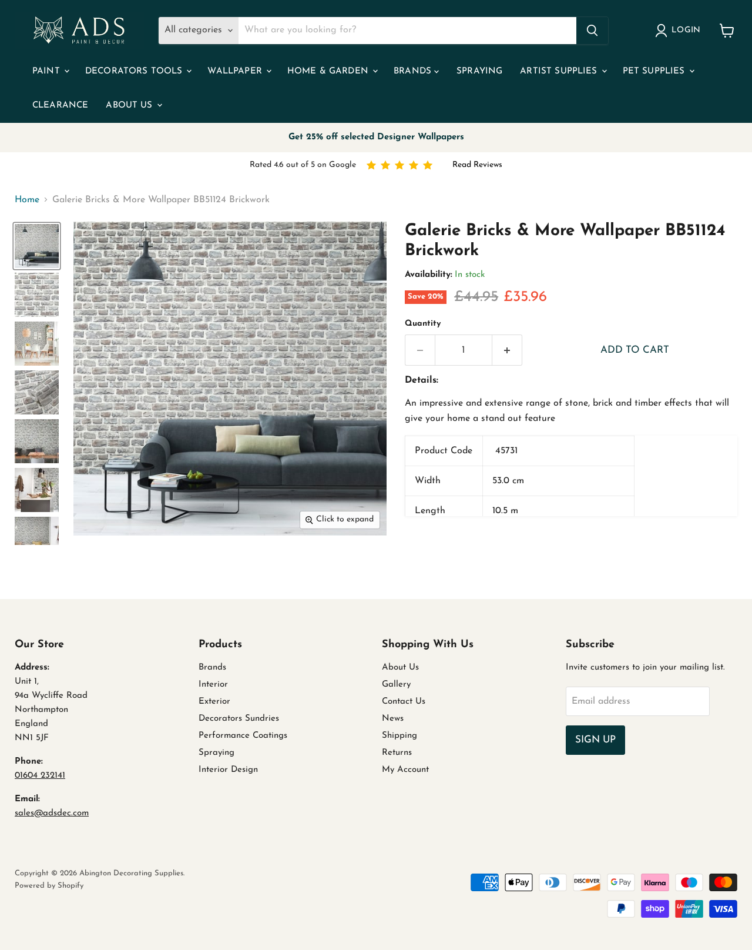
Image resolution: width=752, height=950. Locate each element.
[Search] (592, 30)
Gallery (396, 684)
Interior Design (228, 769)
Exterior (214, 701)
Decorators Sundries (239, 718)
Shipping (399, 735)
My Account (405, 769)
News (393, 718)
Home (27, 200)
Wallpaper (236, 71)
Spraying (479, 71)
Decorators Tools (135, 71)
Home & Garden (329, 71)
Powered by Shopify (49, 885)
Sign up (595, 740)
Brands (414, 71)
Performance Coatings (243, 735)
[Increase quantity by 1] (507, 350)
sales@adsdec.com (52, 813)
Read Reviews (477, 164)
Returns (397, 752)
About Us (130, 105)
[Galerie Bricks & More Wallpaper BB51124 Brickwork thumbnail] (37, 246)
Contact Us (403, 701)
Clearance (60, 105)
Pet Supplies (655, 71)
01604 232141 (40, 775)
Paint (47, 71)
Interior (213, 684)
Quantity (423, 323)
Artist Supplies (560, 71)
